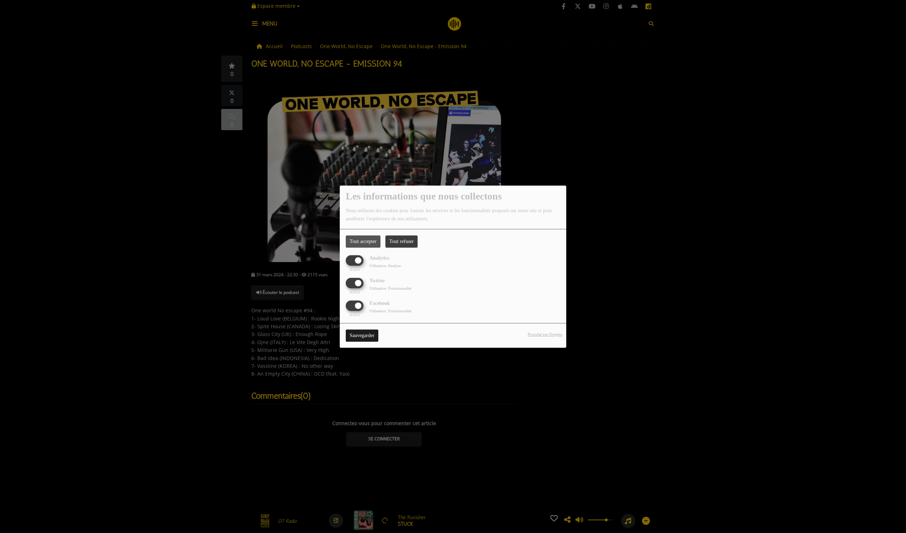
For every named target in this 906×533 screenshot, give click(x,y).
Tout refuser (401, 241)
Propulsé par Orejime (545, 334)
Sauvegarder (362, 335)
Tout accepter (363, 241)
